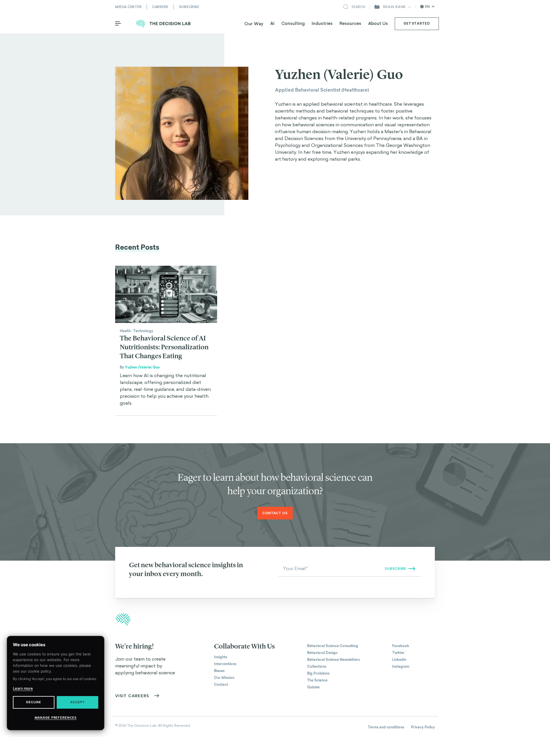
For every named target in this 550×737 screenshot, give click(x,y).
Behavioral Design (322, 652)
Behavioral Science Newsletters (333, 659)
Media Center (128, 7)
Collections (316, 666)
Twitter (398, 652)
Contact (221, 684)
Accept (77, 702)
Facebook (400, 646)
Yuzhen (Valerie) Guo (142, 367)
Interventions (225, 664)
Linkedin (399, 659)
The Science (317, 680)
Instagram (400, 666)
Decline (33, 702)
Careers (160, 7)
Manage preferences (56, 718)
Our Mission (224, 677)
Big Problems (318, 673)
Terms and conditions (386, 727)
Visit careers (132, 695)
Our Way (253, 24)
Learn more (23, 688)
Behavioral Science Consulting (332, 646)
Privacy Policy (423, 727)
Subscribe (189, 7)
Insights (220, 657)
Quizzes (313, 687)
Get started (417, 23)
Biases (219, 670)
